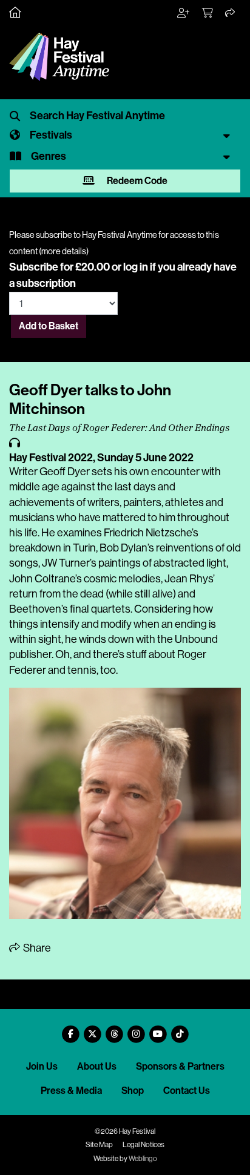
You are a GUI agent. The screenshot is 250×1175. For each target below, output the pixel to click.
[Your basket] (208, 13)
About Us (97, 1066)
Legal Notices (143, 1144)
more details (63, 251)
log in (135, 267)
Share (36, 948)
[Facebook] (70, 1029)
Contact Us (186, 1090)
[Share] (230, 13)
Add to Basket (48, 326)
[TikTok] (180, 1029)
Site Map (99, 1144)
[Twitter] (92, 1029)
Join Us (42, 1066)
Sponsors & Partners (180, 1066)
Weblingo (143, 1158)
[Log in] (183, 13)
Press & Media (71, 1090)
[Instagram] (136, 1029)
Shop (132, 1090)
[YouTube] (158, 1029)
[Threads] (114, 1029)
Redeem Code (136, 180)
